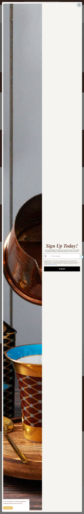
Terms (55, 264)
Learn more (8, 508)
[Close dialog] (79, 5)
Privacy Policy (50, 264)
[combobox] (47, 256)
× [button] (28, 501)
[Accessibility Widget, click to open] (81, 257)
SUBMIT (62, 269)
